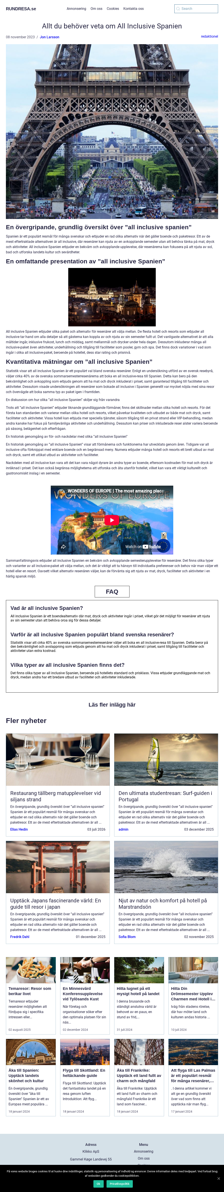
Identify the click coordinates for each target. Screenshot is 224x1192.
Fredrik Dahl (19, 937)
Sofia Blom (127, 937)
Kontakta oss (133, 9)
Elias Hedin (19, 829)
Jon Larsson (49, 37)
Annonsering (76, 9)
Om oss (96, 9)
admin (123, 829)
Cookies (113, 9)
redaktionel (209, 36)
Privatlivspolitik (120, 1183)
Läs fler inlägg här (112, 705)
